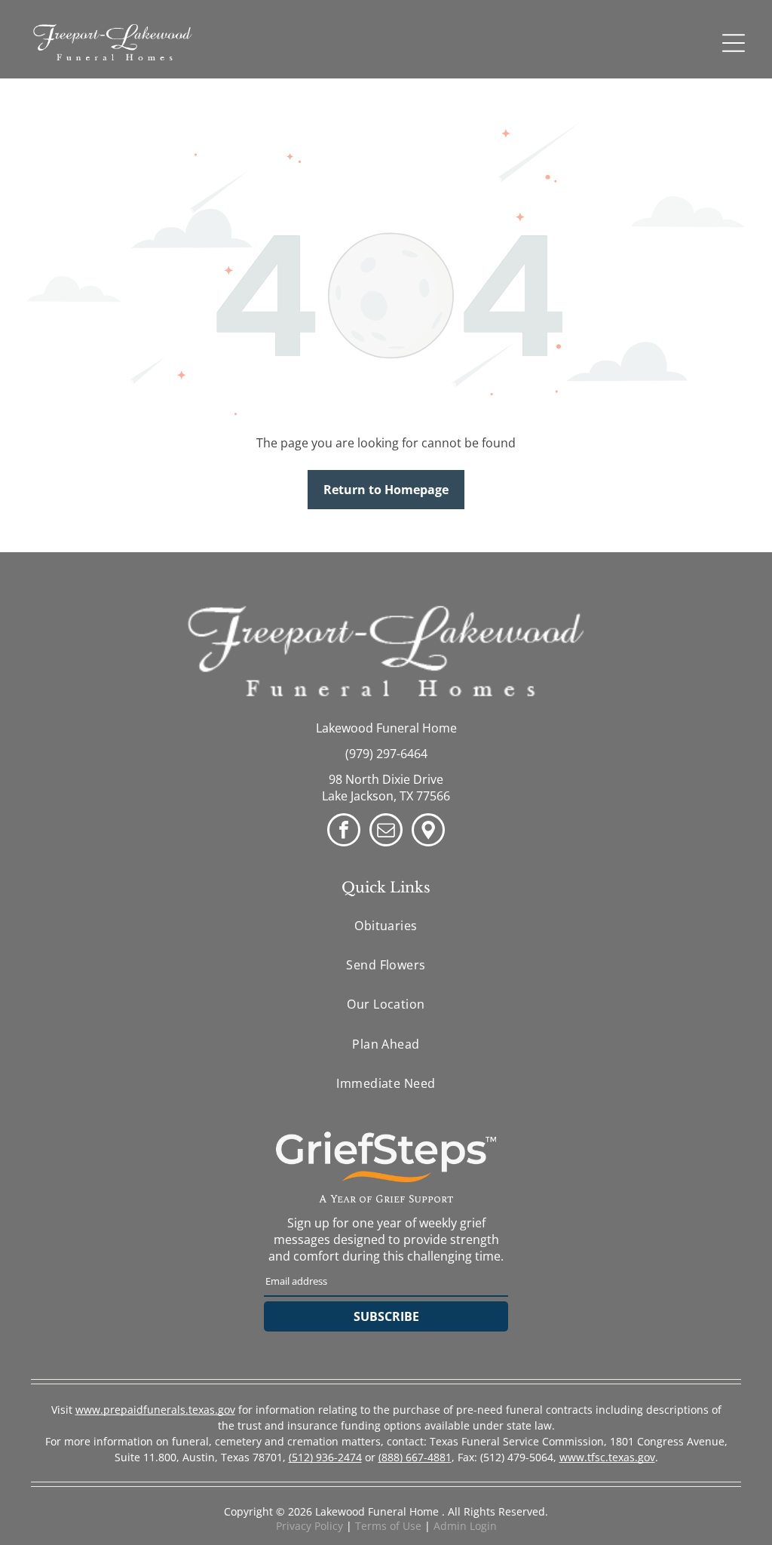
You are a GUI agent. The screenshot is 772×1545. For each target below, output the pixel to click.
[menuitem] (386, 925)
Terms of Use (388, 1526)
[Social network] (428, 831)
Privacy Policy (309, 1526)
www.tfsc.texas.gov (607, 1457)
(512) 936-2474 (325, 1457)
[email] (386, 831)
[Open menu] (733, 43)
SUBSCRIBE (386, 1316)
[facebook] (343, 831)
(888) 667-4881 (415, 1457)
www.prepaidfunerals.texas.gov (155, 1409)
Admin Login (465, 1526)
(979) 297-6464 (386, 753)
